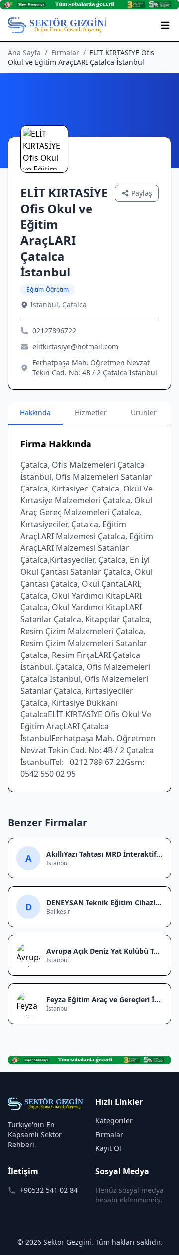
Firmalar (65, 52)
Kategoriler (114, 1120)
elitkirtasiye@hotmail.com (75, 346)
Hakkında (35, 412)
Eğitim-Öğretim (47, 289)
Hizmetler (91, 412)
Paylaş (141, 193)
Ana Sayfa (24, 52)
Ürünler (144, 412)
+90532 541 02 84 (49, 1190)
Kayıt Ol (108, 1148)
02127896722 (54, 330)
